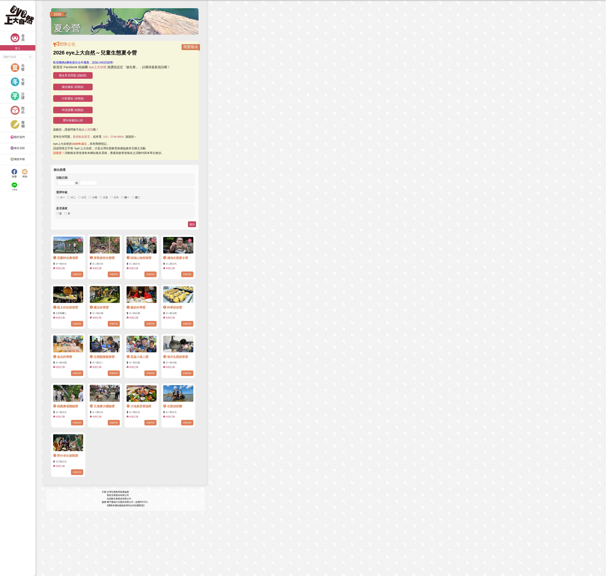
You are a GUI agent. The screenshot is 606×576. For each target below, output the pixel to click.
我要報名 (190, 47)
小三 (83, 197)
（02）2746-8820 (112, 136)
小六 (116, 197)
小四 (94, 197)
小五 (105, 197)
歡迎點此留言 (81, 136)
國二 (137, 197)
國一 (126, 197)
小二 (73, 197)
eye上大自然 (97, 67)
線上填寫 (87, 129)
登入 (17, 48)
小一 (62, 197)
